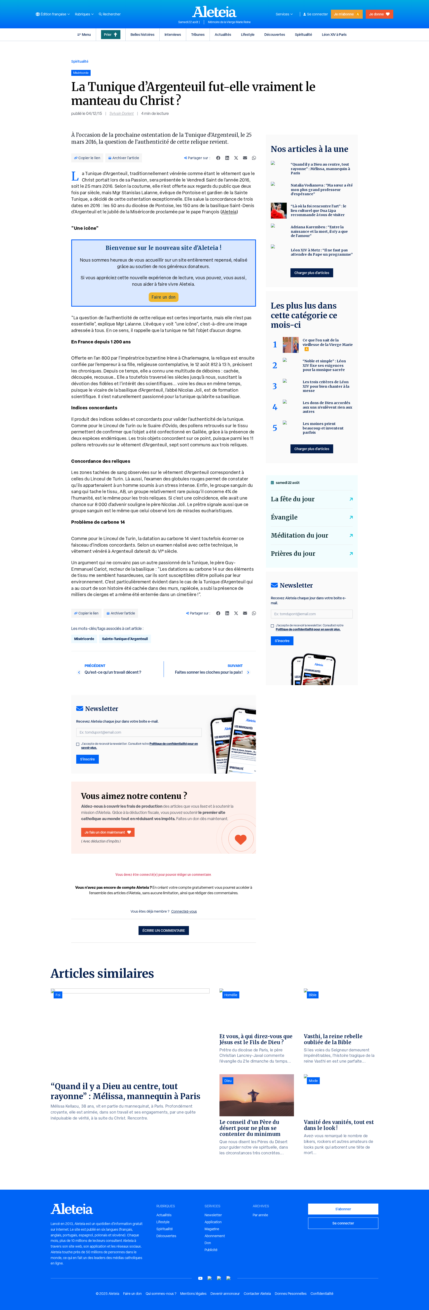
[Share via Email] (245, 158)
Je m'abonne (344, 14)
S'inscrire (87, 759)
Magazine (212, 1229)
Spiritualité (303, 34)
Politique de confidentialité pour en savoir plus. (308, 629)
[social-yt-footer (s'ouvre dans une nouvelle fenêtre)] (200, 1278)
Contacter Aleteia (257, 1293)
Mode (313, 1080)
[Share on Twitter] (236, 158)
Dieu (227, 1080)
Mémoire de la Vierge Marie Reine (229, 22)
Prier (107, 34)
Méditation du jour (299, 535)
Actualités (223, 34)
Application (213, 1222)
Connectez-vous (184, 911)
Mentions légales (193, 1293)
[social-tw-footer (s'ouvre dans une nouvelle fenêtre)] (219, 1278)
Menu (86, 34)
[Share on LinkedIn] (227, 158)
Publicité (211, 1250)
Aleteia (229, 212)
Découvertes (274, 34)
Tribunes (198, 34)
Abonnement (215, 1236)
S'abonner (343, 1209)
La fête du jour (293, 499)
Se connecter (317, 14)
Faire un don (164, 297)
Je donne (376, 14)
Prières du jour (293, 554)
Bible (313, 995)
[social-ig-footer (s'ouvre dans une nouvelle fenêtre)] (228, 1278)
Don (208, 1243)
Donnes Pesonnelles (291, 1293)
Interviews (173, 34)
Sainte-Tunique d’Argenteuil (125, 638)
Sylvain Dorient (121, 113)
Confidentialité (322, 1293)
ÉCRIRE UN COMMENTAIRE (164, 930)
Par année (260, 1215)
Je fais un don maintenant (105, 832)
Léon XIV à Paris (334, 34)
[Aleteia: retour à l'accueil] (214, 11)
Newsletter (213, 1215)
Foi (58, 995)
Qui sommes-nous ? (161, 1293)
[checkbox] (77, 744)
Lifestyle (247, 34)
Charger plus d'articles (311, 272)
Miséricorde (84, 638)
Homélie (230, 995)
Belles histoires (142, 34)
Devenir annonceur (225, 1293)
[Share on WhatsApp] (254, 158)
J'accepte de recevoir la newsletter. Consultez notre (139, 746)
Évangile (284, 517)
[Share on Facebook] (218, 158)
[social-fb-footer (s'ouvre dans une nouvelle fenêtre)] (210, 1278)
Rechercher (112, 14)
